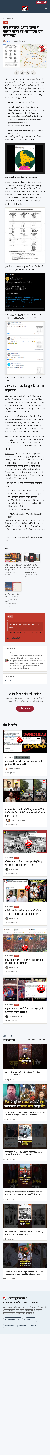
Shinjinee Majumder (15, 1016)
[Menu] (46, 8)
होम (4, 18)
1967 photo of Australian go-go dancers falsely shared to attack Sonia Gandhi (24, 1233)
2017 (11, 439)
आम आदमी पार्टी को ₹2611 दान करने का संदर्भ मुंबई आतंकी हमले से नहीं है (23, 763)
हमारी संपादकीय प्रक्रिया (13, 1319)
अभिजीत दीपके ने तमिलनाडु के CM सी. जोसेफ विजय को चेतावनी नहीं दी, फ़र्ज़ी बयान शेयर (23, 912)
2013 (6, 432)
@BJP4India (12, 119)
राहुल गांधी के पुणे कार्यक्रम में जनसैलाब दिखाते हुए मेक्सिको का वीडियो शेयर (24, 961)
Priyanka (22, 820)
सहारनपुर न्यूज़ (19, 317)
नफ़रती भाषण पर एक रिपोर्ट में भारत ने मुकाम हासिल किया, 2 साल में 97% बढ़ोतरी (12, 598)
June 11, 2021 (13, 133)
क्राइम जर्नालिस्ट (16, 377)
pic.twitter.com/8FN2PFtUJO (19, 125)
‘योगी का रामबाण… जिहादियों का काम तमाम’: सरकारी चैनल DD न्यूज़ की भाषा (13, 567)
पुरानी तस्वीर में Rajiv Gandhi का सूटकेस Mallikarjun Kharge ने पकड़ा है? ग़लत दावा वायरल (24, 1153)
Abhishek (14, 820)
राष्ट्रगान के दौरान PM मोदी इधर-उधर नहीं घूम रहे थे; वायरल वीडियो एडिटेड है (24, 1010)
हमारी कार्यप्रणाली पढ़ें (14, 638)
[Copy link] (33, 72)
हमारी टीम (22, 1326)
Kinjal (9, 41)
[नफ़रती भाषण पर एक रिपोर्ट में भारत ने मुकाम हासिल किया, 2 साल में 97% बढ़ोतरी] (13, 587)
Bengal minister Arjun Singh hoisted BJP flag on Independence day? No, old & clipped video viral (24, 1273)
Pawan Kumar (13, 918)
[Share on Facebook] (16, 72)
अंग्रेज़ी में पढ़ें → (10, 680)
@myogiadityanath (33, 119)
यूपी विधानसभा (25, 422)
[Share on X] (22, 72)
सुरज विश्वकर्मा (10, 266)
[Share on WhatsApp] (27, 72)
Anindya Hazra (14, 869)
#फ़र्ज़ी (30, 500)
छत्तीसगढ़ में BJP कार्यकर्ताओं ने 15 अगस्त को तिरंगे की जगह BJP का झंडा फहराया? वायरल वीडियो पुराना (23, 1193)
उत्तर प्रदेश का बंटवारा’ (26, 399)
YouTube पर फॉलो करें (37, 1039)
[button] (20, 165)
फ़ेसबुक (20, 314)
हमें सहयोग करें (41, 2)
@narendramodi (14, 122)
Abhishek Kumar (14, 769)
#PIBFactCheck (14, 500)
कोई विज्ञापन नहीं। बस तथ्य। (10, 2)
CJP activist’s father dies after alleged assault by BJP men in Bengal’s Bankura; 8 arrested (25, 1113)
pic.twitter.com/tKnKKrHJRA (19, 509)
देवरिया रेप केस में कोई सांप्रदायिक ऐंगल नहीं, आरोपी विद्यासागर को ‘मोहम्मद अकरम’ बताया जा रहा (32, 569)
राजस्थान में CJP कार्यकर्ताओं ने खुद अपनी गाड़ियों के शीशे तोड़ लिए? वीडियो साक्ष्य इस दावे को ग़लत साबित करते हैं (25, 813)
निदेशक (33, 1326)
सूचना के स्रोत (9, 1326)
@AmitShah (25, 122)
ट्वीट (18, 97)
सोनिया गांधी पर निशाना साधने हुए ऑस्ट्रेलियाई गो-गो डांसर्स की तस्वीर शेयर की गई (23, 863)
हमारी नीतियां (30, 1319)
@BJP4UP (22, 119)
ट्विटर (12, 314)
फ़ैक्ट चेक (10, 18)
